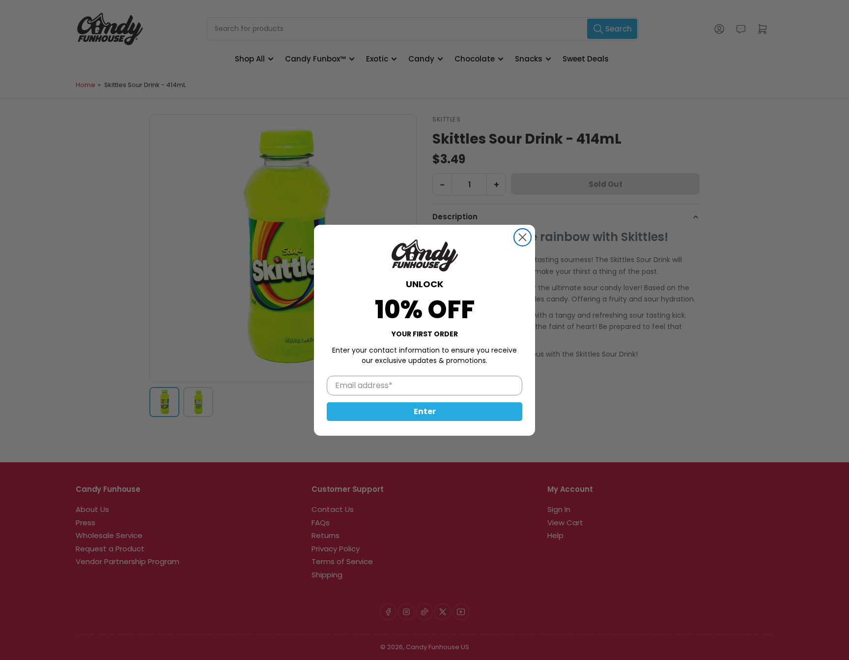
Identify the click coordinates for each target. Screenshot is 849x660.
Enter (425, 411)
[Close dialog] (522, 237)
